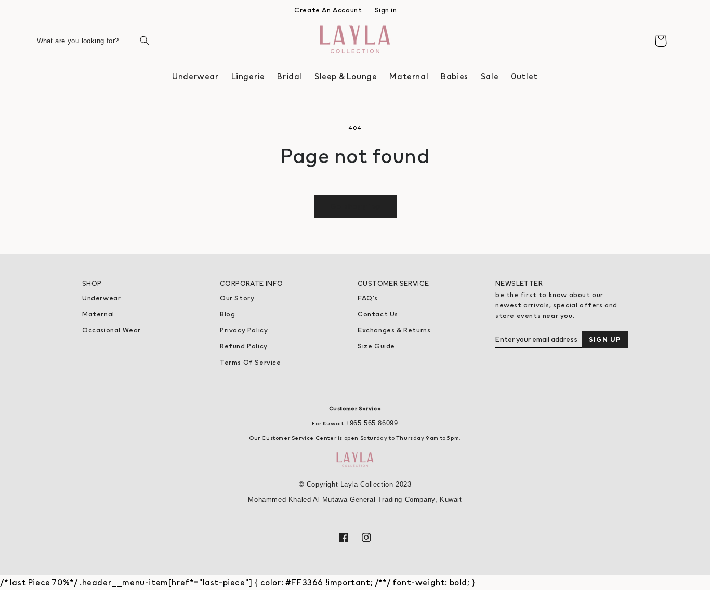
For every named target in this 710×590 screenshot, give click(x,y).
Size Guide (376, 346)
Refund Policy (244, 346)
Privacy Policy (244, 330)
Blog (227, 314)
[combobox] (93, 40)
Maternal (98, 314)
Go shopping (355, 205)
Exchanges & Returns (394, 330)
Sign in (386, 10)
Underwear (101, 298)
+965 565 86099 (371, 423)
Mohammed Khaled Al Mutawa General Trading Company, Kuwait (355, 499)
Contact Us (378, 314)
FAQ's (368, 298)
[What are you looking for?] (137, 40)
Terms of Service (250, 362)
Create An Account (328, 10)
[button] (195, 76)
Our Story (237, 298)
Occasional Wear (111, 330)
